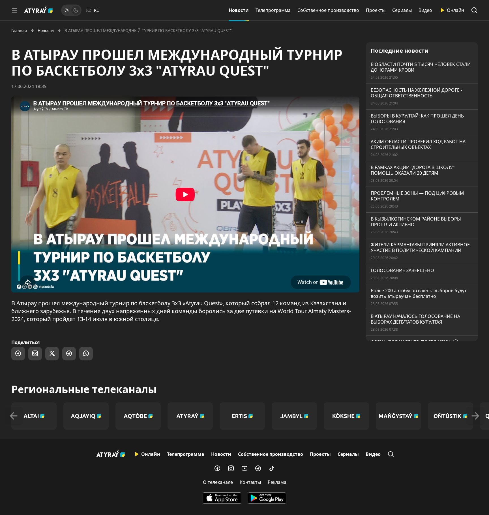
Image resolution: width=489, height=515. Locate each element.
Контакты (250, 482)
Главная (19, 30)
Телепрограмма (273, 10)
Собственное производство (328, 10)
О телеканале (218, 482)
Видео (425, 10)
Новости (239, 10)
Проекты (375, 10)
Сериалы (402, 10)
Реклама (277, 482)
